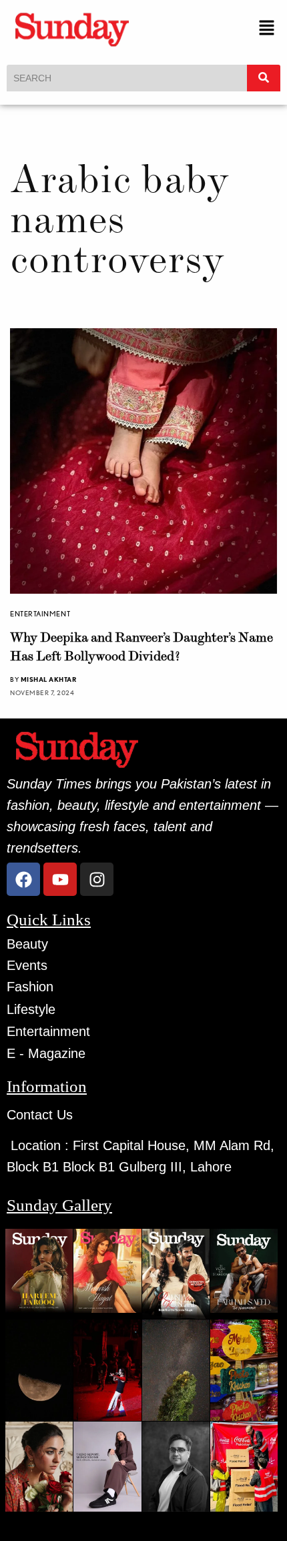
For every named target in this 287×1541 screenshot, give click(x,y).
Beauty (27, 944)
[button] (267, 29)
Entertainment (40, 613)
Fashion (30, 986)
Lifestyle (31, 1009)
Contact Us (40, 1114)
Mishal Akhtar (49, 679)
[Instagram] (96, 879)
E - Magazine (46, 1053)
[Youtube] (60, 879)
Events (27, 965)
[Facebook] (23, 879)
